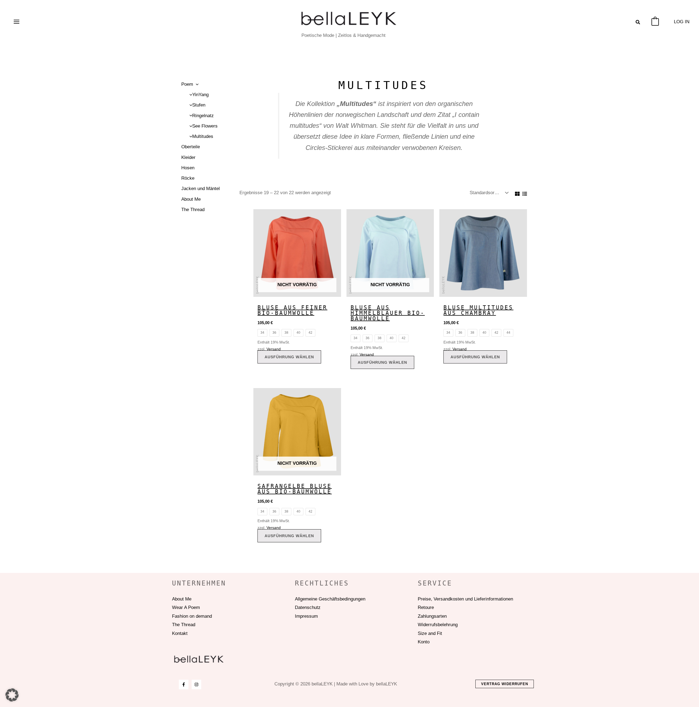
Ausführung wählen (289, 357)
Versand (273, 349)
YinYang (200, 94)
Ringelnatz (203, 115)
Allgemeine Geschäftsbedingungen (330, 599)
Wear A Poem (186, 607)
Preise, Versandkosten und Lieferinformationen (465, 599)
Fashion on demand (192, 616)
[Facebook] (183, 684)
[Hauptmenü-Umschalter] (16, 21)
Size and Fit (430, 633)
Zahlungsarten (432, 616)
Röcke (187, 178)
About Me (191, 199)
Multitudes (202, 136)
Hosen (187, 167)
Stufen (198, 105)
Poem (187, 84)
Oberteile (190, 146)
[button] (638, 23)
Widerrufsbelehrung (438, 624)
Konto (424, 641)
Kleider (188, 157)
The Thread (193, 209)
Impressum (306, 616)
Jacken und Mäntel (200, 188)
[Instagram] (196, 684)
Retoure (426, 607)
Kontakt (180, 633)
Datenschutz (308, 607)
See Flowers (205, 126)
